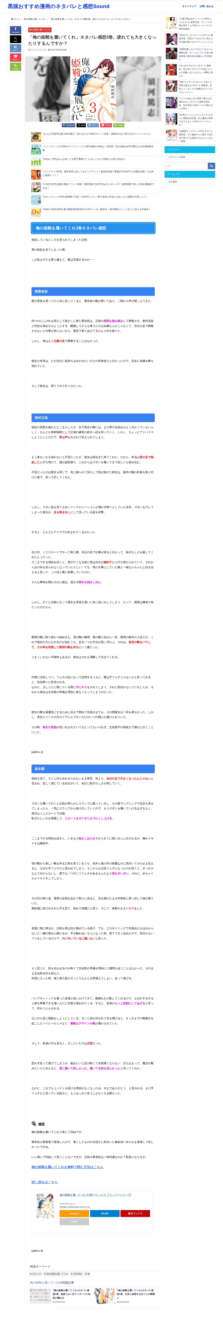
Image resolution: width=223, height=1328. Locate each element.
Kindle (105, 1213)
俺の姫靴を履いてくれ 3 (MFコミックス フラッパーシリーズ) (95, 1195)
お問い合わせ (206, 6)
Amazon (74, 1213)
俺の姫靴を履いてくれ (39, 30)
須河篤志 (77, 1274)
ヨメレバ (72, 1203)
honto (74, 1221)
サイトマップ (189, 6)
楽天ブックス (135, 1213)
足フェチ (37, 1274)
